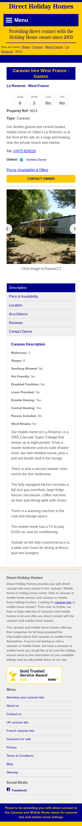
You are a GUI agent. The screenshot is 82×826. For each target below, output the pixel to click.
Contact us (14, 714)
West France (54, 47)
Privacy (12, 747)
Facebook (19, 790)
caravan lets (63, 602)
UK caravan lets (17, 722)
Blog (10, 764)
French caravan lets (20, 730)
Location (15, 305)
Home (26, 47)
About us (13, 705)
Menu (21, 20)
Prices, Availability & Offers (27, 170)
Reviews (16, 323)
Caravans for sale (19, 739)
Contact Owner (41, 178)
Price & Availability (23, 296)
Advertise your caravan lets (25, 697)
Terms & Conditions (20, 755)
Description (18, 288)
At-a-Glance (18, 314)
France (37, 47)
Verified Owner (36, 159)
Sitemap (12, 772)
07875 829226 (24, 151)
